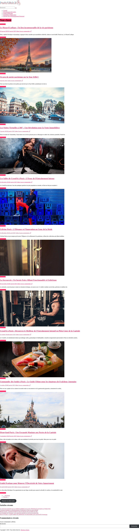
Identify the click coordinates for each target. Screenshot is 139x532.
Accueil (5, 10)
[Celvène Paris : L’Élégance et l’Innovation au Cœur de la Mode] (32, 224)
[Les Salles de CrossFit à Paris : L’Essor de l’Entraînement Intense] (32, 173)
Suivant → (6, 497)
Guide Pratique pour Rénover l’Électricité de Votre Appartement (27, 483)
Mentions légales (25, 530)
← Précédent (6, 495)
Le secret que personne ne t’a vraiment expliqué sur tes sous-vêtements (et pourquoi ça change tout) (25, 508)
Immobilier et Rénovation (9, 15)
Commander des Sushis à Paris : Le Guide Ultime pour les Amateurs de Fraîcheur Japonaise (38, 382)
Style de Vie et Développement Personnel (13, 16)
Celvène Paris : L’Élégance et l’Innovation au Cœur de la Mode (26, 229)
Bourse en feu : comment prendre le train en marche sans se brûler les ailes (19, 511)
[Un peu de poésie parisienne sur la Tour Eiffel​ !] (25, 72)
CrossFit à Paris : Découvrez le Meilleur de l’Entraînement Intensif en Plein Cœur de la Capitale (40, 331)
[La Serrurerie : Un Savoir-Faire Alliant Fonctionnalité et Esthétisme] (32, 275)
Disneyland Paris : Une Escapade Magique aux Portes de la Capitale (28, 432)
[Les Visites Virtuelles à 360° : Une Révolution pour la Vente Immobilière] (32, 123)
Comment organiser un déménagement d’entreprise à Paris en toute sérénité (19, 510)
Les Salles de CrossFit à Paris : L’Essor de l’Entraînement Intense (27, 178)
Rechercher (3, 523)
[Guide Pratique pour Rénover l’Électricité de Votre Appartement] (32, 478)
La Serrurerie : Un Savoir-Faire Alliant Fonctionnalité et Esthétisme (28, 280)
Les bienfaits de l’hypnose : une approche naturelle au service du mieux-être (19, 513)
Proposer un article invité (8, 501)
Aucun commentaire (24, 31)
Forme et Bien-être (8, 13)
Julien (17, 31)
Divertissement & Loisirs (9, 12)
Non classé (3, 24)
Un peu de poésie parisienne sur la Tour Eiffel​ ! (19, 77)
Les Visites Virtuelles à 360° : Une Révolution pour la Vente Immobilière (30, 128)
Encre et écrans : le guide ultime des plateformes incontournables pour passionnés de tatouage (23, 514)
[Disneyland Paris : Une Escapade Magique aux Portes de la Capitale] (32, 427)
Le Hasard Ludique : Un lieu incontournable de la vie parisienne (26, 28)
